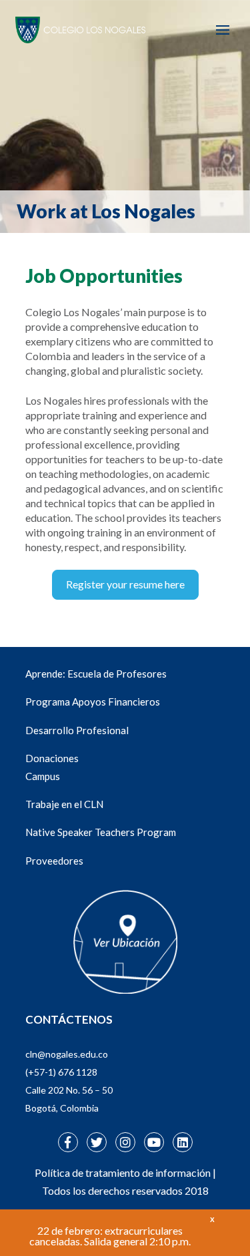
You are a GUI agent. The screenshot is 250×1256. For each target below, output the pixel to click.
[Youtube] (154, 1142)
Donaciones (52, 758)
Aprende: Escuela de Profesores (96, 674)
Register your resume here (125, 584)
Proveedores (54, 861)
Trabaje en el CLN (64, 804)
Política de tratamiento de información (123, 1172)
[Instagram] (125, 1142)
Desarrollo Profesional (77, 730)
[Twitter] (97, 1142)
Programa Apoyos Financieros (92, 702)
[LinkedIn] (183, 1142)
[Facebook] (68, 1142)
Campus (42, 776)
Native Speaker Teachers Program (100, 832)
